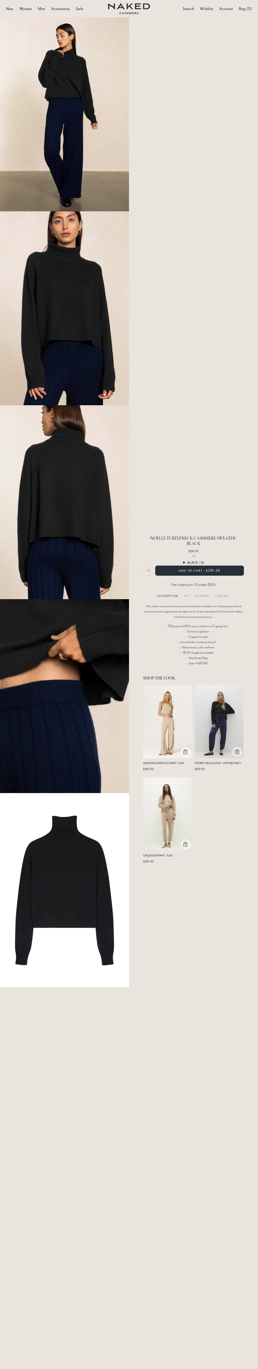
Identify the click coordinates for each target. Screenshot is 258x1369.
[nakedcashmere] (129, 8)
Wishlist (206, 9)
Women (25, 9)
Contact (222, 595)
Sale (79, 9)
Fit (186, 595)
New (9, 9)
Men (41, 9)
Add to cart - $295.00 (199, 570)
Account (226, 9)
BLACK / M (195, 563)
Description (167, 595)
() (245, 9)
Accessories (60, 9)
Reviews (202, 595)
